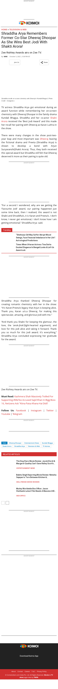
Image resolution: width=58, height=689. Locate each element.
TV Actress (46, 446)
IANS (5, 56)
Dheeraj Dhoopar (15, 443)
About (13, 671)
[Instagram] (25, 651)
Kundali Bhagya (47, 443)
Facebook (21, 410)
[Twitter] (8, 438)
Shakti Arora (7, 446)
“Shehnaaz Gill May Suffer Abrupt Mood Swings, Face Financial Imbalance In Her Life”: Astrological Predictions (36, 238)
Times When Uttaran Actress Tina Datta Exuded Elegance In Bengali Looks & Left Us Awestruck (35, 247)
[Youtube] (36, 651)
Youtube (5, 413)
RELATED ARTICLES (11, 454)
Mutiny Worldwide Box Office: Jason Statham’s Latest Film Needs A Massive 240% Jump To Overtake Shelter (36, 490)
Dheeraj (44, 138)
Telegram (17, 413)
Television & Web (17, 29)
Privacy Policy (42, 671)
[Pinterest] (29, 651)
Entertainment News (31, 443)
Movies (46, 675)
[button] (44, 62)
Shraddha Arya (19, 446)
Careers (27, 671)
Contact (20, 671)
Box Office (20, 496)
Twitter (50, 410)
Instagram (36, 410)
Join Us (16, 62)
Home (4, 29)
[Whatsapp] (13, 438)
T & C (33, 671)
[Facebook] (3, 438)
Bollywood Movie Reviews (28, 482)
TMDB (36, 677)
